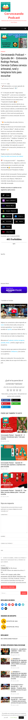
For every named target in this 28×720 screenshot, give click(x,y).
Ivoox (8, 195)
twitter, (16, 340)
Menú (4, 28)
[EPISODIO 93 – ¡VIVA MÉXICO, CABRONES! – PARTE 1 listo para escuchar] (5, 649)
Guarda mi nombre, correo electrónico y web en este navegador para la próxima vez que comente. (14, 560)
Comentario (4, 514)
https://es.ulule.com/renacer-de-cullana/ (12, 156)
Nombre (3, 536)
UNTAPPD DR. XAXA (12, 621)
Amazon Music (10, 205)
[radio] (7, 390)
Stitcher (9, 221)
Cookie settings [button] (13, 717)
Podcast (3, 51)
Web (2, 550)
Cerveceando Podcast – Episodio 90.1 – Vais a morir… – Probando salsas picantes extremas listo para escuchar (19, 700)
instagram (21, 340)
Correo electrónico (7, 543)
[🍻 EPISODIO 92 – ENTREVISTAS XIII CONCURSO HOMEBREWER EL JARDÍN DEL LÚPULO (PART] (5, 659)
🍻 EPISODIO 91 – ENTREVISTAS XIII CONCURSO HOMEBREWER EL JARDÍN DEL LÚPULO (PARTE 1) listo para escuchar (19, 675)
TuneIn (8, 226)
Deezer (21, 221)
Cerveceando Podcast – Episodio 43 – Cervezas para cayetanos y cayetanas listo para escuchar (13, 464)
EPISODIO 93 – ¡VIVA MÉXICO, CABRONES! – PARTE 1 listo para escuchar (18, 650)
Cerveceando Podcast (14, 16)
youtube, (3, 342)
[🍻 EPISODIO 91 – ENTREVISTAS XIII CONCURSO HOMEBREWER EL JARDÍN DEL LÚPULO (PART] (5, 672)
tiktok (7, 342)
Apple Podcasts (11, 200)
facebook (10, 340)
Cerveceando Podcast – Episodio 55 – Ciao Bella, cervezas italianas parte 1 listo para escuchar (13, 492)
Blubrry (21, 216)
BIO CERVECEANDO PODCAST (9, 639)
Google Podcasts (11, 211)
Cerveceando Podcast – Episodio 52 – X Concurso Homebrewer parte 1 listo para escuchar (13, 437)
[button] (6, 400)
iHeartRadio (10, 232)
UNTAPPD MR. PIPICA (12, 627)
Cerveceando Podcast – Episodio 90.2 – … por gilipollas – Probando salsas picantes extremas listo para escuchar (18, 688)
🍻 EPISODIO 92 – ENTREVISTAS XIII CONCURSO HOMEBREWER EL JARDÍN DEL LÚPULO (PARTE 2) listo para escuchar (19, 662)
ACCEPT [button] (21, 717)
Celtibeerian (14, 351)
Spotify (8, 216)
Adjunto (3, 565)
